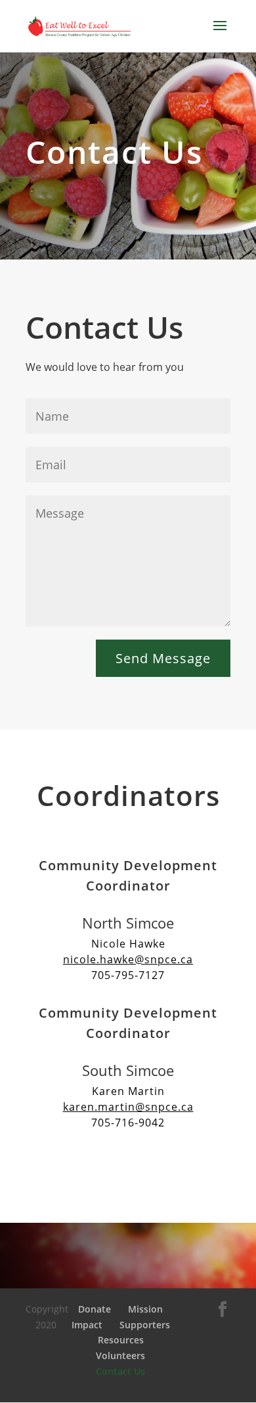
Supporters (144, 1324)
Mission (145, 1309)
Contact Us (120, 1371)
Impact (87, 1324)
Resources (121, 1340)
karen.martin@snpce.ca (128, 1107)
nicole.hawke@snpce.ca (128, 959)
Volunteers (120, 1355)
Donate (94, 1309)
